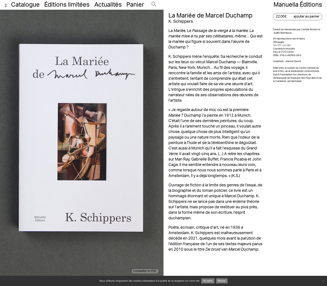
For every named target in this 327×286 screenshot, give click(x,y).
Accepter (208, 281)
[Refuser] (322, 281)
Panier (135, 5)
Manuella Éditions (298, 5)
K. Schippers (180, 21)
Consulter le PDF (145, 271)
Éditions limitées (67, 5)
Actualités (108, 5)
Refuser (222, 281)
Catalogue (25, 5)
